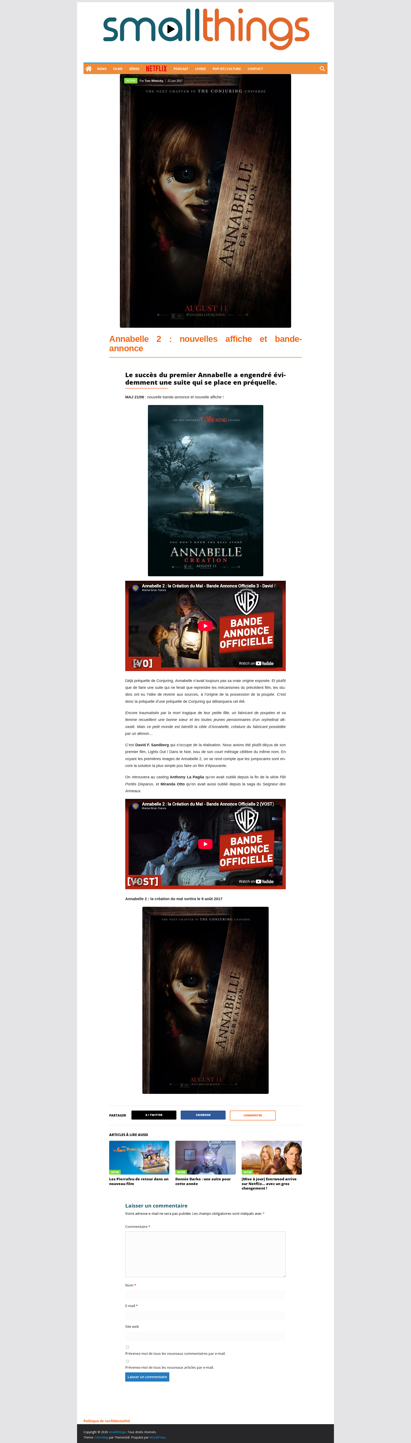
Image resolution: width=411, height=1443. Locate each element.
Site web (132, 1326)
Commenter (253, 1115)
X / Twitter (153, 1115)
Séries (134, 69)
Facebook (203, 1115)
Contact (255, 69)
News (101, 69)
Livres (200, 69)
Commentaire (137, 1226)
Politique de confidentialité (106, 1421)
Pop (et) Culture (227, 69)
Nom (130, 1285)
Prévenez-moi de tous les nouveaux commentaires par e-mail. (175, 1353)
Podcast (181, 69)
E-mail (131, 1305)
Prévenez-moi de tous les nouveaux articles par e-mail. (169, 1367)
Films (117, 69)
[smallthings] (88, 69)
